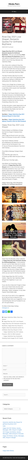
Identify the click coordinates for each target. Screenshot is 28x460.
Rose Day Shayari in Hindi (15, 330)
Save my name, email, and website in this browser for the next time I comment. (14, 378)
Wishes (4, 319)
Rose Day (19, 317)
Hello (4, 426)
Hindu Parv (14, 4)
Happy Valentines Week (10, 317)
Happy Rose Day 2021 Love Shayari (13, 321)
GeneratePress (21, 457)
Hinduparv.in (5, 308)
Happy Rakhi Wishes (8, 450)
